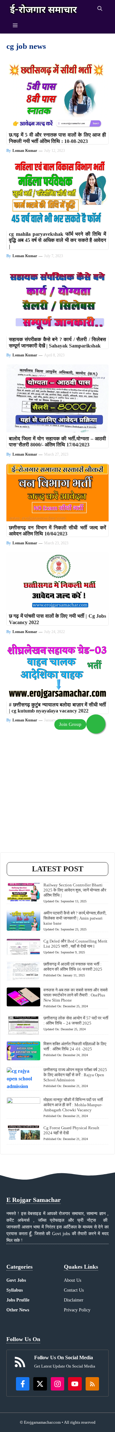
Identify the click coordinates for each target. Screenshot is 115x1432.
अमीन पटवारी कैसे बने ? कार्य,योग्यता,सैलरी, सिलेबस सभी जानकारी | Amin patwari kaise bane (74, 918)
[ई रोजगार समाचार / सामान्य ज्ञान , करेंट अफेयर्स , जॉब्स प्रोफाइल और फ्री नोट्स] (44, 9)
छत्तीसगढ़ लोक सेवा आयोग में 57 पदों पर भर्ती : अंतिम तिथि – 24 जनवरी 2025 (75, 1021)
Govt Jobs (16, 1280)
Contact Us (74, 1290)
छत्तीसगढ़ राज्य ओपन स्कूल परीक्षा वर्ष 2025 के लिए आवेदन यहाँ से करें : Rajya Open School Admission (75, 1074)
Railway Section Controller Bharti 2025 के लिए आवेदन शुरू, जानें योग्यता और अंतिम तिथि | (74, 890)
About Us (72, 1280)
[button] (100, 9)
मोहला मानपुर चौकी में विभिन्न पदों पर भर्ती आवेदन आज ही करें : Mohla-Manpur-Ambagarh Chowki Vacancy (73, 1104)
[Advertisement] (57, 794)
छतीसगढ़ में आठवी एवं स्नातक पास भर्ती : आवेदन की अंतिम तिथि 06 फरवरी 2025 (72, 967)
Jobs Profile (17, 1300)
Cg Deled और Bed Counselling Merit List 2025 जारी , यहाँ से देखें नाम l (75, 944)
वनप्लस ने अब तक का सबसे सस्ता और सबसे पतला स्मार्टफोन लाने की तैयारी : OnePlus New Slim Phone (75, 995)
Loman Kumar (24, 150)
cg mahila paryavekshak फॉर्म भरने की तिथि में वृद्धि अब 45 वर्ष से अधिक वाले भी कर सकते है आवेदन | (57, 240)
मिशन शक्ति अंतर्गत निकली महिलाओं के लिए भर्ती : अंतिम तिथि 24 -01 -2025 (74, 1046)
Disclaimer (73, 1300)
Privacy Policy (77, 1310)
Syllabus (14, 1290)
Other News (17, 1310)
